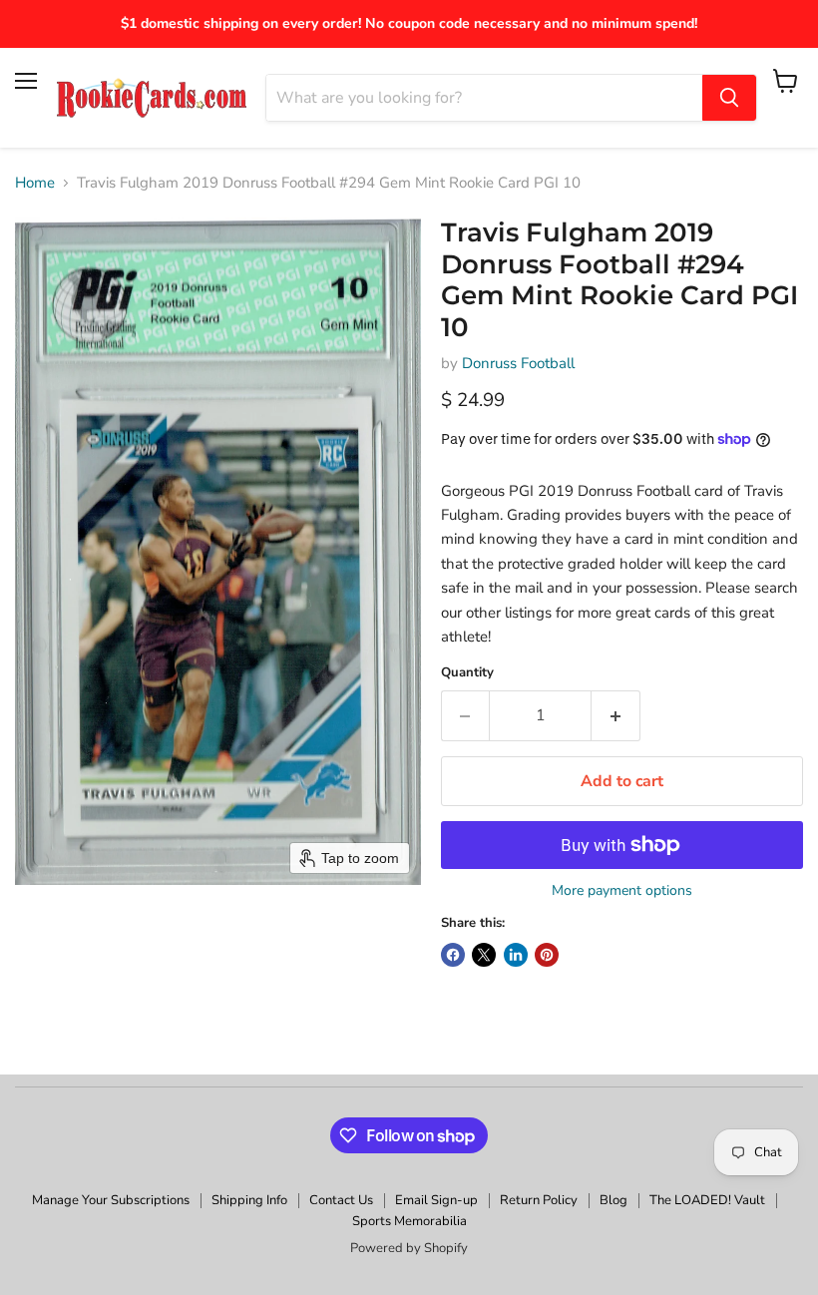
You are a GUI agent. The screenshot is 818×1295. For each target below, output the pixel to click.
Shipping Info (249, 1200)
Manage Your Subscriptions (111, 1200)
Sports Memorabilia (409, 1221)
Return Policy (539, 1200)
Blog (613, 1200)
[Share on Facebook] (453, 955)
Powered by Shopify (409, 1248)
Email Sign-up (436, 1200)
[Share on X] (484, 955)
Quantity (467, 672)
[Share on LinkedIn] (516, 955)
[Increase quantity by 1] (616, 715)
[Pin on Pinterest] (547, 955)
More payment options (622, 891)
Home (35, 183)
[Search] (729, 98)
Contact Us (341, 1200)
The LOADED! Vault (707, 1200)
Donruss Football (518, 363)
